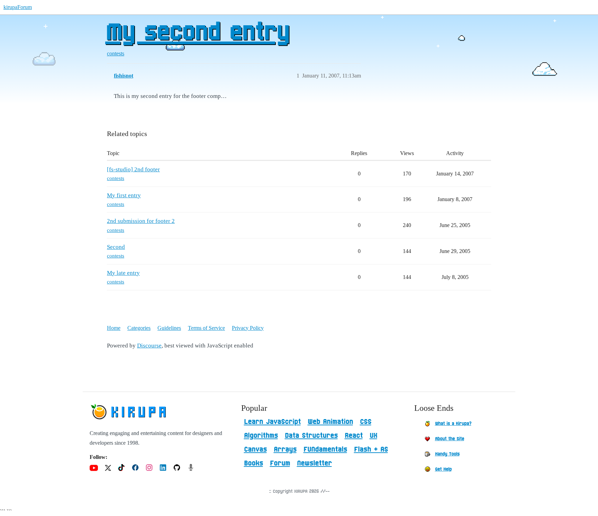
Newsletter (314, 463)
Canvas (255, 449)
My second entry (197, 33)
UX (373, 436)
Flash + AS (371, 449)
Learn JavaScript (272, 422)
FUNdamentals (325, 449)
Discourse (149, 345)
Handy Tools (447, 454)
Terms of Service (206, 328)
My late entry (123, 273)
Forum (280, 463)
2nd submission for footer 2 (141, 221)
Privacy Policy (248, 328)
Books (253, 463)
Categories (139, 328)
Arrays (285, 449)
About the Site (449, 439)
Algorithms (261, 436)
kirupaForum (17, 7)
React (354, 436)
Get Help (443, 469)
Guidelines (169, 328)
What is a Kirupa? (453, 423)
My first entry (124, 195)
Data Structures (311, 436)
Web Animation (330, 422)
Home (113, 328)
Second (116, 247)
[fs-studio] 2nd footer (133, 169)
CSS (365, 422)
